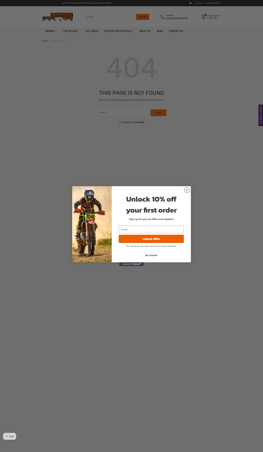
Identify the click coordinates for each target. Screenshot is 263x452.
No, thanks (151, 255)
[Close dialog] (187, 190)
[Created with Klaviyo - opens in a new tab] (131, 264)
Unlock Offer (151, 239)
